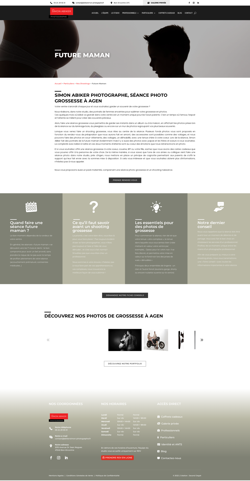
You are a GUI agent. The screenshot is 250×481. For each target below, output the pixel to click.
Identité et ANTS (171, 444)
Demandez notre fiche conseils (125, 295)
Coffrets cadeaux (166, 13)
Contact (189, 13)
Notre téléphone (63, 427)
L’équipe (104, 13)
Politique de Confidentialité (107, 476)
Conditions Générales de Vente (79, 476)
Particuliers (147, 13)
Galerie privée (170, 423)
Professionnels (129, 13)
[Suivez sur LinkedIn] (198, 3)
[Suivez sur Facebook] (189, 3)
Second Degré (195, 476)
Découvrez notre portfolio (125, 363)
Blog (180, 13)
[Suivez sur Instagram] (193, 3)
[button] (202, 340)
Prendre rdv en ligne (118, 457)
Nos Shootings (83, 83)
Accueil (95, 13)
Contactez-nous (170, 458)
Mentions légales (56, 476)
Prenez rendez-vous (125, 180)
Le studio (115, 13)
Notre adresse (62, 444)
